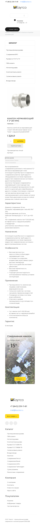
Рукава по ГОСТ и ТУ (13, 59)
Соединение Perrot (14, 458)
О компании (11, 482)
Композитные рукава (14, 442)
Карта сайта (11, 490)
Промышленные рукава (14, 50)
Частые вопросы (13, 506)
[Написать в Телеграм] (34, 2)
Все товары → (12, 416)
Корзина (10, 500)
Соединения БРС (12, 54)
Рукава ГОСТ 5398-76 (14, 444)
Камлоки (10, 455)
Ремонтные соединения (15, 472)
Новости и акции (13, 487)
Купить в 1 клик (16, 146)
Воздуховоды (11, 81)
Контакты (10, 485)
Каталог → (20, 379)
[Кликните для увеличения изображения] (21, 100)
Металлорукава (11, 67)
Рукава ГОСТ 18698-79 (14, 447)
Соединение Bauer (13, 461)
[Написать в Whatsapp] (11, 423)
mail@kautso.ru (25, 2)
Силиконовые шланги (13, 76)
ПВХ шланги (10, 63)
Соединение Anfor (13, 464)
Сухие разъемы (12, 469)
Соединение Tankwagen (15, 466)
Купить (20, 141)
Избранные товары (14, 503)
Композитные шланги (13, 72)
